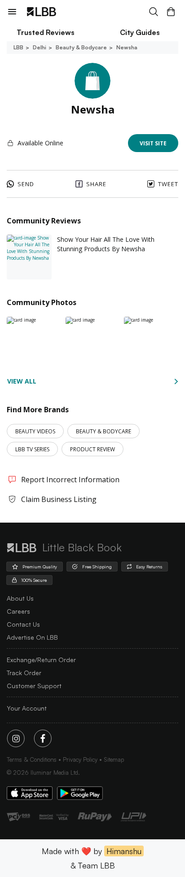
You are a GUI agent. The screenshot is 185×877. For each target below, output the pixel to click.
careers (18, 611)
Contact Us (23, 624)
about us (20, 598)
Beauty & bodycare (81, 47)
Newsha (126, 47)
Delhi (39, 47)
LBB (18, 47)
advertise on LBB (32, 637)
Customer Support (34, 685)
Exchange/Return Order (41, 659)
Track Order (24, 672)
